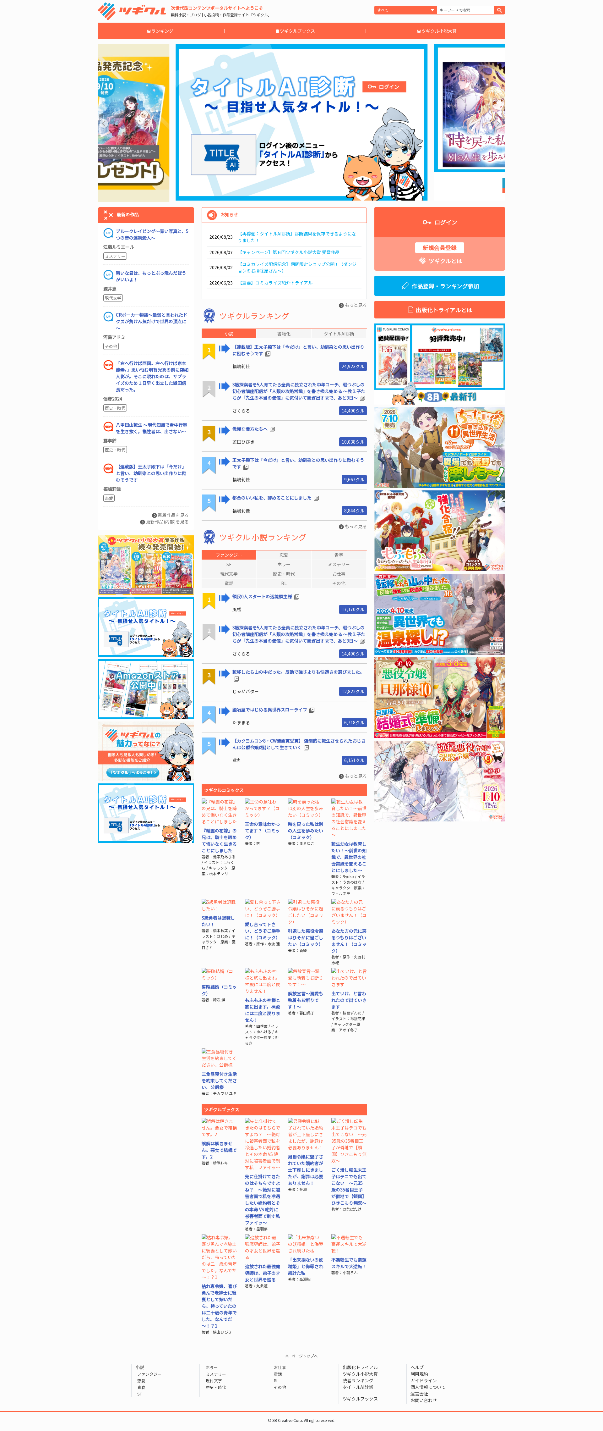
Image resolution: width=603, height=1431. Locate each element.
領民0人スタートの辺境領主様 (262, 596)
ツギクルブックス (297, 31)
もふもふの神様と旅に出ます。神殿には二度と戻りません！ (262, 1010)
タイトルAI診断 (358, 1387)
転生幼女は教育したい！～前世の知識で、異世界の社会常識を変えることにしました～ (349, 857)
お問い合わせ (423, 1400)
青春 (141, 1387)
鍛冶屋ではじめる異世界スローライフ (270, 709)
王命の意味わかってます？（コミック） (262, 830)
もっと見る (355, 305)
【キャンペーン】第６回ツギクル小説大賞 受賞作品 (289, 252)
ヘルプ (417, 1367)
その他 (111, 346)
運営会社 (419, 1393)
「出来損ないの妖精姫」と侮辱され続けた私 (305, 1266)
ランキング (162, 31)
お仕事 (280, 1367)
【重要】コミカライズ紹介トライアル (275, 282)
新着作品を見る (173, 515)
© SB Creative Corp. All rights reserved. (301, 1420)
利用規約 (419, 1374)
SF (139, 1394)
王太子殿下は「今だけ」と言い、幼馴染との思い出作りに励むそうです (298, 463)
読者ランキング (358, 1380)
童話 (278, 1374)
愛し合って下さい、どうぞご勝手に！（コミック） (262, 931)
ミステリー (115, 256)
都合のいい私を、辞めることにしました (272, 497)
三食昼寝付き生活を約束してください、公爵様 (219, 1080)
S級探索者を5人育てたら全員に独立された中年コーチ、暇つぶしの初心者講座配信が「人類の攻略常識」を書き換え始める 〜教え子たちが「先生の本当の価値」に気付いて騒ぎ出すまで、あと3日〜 (298, 391)
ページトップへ (304, 1355)
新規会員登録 (440, 247)
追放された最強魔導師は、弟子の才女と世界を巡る (262, 1273)
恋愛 (109, 498)
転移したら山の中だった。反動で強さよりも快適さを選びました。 (298, 672)
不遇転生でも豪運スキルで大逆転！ (349, 1263)
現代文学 (113, 298)
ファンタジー (149, 1374)
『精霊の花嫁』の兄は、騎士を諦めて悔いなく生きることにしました (219, 840)
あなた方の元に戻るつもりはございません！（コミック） (349, 941)
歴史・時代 (115, 408)
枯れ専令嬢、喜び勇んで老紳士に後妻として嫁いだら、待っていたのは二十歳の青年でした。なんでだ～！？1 (219, 1306)
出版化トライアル (360, 1367)
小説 (139, 1367)
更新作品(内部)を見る (167, 521)
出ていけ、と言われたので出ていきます (349, 1000)
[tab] (229, 555)
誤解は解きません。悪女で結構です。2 (219, 1150)
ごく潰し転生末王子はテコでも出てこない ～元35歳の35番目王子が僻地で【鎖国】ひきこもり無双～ (349, 1186)
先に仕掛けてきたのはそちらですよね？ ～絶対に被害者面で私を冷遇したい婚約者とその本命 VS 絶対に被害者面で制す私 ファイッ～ (265, 1199)
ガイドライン (423, 1380)
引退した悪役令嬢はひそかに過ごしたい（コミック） (305, 937)
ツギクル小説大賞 (439, 31)
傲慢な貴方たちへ (250, 429)
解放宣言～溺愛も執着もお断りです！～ (305, 1000)
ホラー (212, 1367)
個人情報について (428, 1387)
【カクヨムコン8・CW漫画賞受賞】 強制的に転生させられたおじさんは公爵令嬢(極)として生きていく (299, 744)
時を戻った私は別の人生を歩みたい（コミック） (305, 830)
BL (276, 1381)
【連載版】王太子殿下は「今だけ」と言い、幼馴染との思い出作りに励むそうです (298, 350)
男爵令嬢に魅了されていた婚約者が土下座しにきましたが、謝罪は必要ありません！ (305, 1169)
